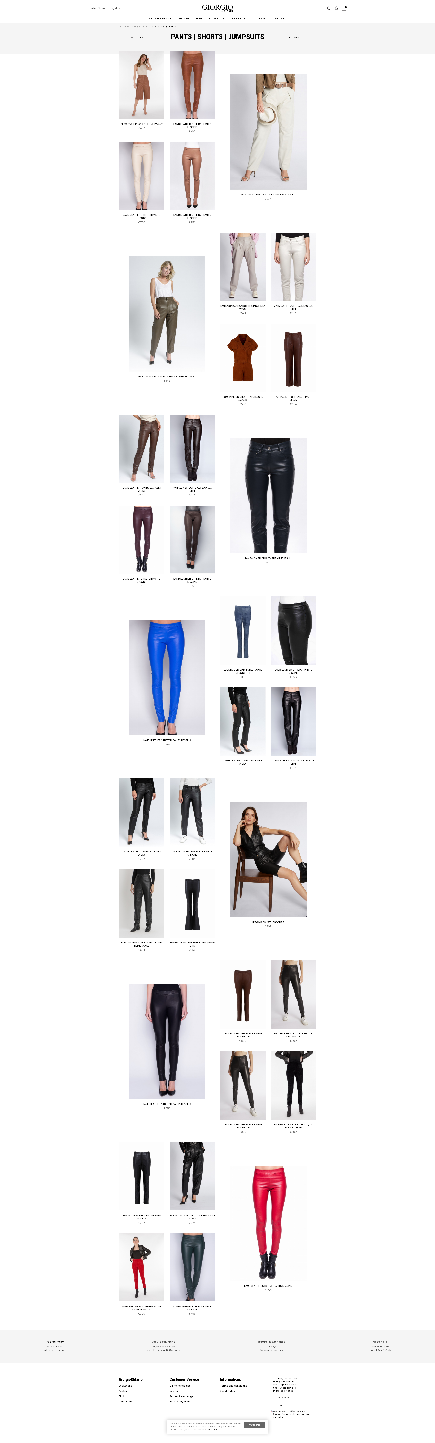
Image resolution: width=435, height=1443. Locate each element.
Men (199, 18)
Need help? (381, 1341)
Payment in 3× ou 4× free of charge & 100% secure (163, 1348)
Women (183, 18)
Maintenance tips (180, 1385)
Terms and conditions (233, 1385)
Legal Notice (228, 1390)
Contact (261, 18)
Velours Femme (160, 18)
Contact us (125, 1401)
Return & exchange (271, 1341)
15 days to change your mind (272, 1348)
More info (213, 1429)
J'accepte (254, 1425)
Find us (123, 1396)
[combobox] (98, 8)
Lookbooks (125, 1385)
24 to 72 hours (54, 1346)
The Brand (240, 18)
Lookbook (217, 18)
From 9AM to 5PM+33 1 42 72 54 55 (381, 1348)
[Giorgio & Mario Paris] (217, 8)
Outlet (280, 18)
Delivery (175, 1390)
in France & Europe (54, 1349)
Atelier (123, 1390)
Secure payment (163, 1341)
